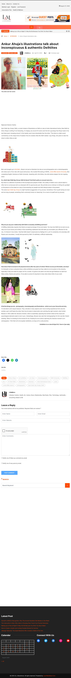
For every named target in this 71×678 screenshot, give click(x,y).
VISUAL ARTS (13, 53)
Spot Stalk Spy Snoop (13, 190)
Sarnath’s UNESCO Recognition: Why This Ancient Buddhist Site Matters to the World (25, 620)
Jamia (55, 381)
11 (8, 647)
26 (13, 651)
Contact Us (16, 4)
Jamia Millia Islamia (8, 385)
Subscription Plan (7, 10)
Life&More (28, 53)
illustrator (31, 381)
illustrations (22, 381)
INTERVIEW (13, 36)
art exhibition (22, 378)
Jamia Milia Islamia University (58, 171)
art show (32, 378)
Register (13, 7)
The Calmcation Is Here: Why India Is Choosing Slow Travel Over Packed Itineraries (24, 623)
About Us (9, 4)
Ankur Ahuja (12, 378)
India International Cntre (44, 381)
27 (17, 651)
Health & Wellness (18, 10)
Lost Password (21, 7)
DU (4, 381)
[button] (67, 31)
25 (8, 651)
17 (3, 649)
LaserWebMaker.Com (49, 675)
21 (22, 649)
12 (13, 647)
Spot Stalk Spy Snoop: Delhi (36, 385)
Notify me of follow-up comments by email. (15, 458)
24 (3, 651)
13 (17, 647)
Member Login (6, 7)
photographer (21, 385)
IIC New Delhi (12, 381)
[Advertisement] (35, 110)
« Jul (2, 661)
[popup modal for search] (39, 27)
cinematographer (42, 378)
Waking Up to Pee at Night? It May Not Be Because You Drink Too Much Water (31, 31)
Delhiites (65, 378)
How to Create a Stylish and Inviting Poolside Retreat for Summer (19, 628)
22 (27, 649)
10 (3, 647)
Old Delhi (17, 169)
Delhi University (55, 378)
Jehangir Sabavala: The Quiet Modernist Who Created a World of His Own (22, 630)
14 (22, 647)
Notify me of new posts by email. (12, 463)
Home (3, 4)
